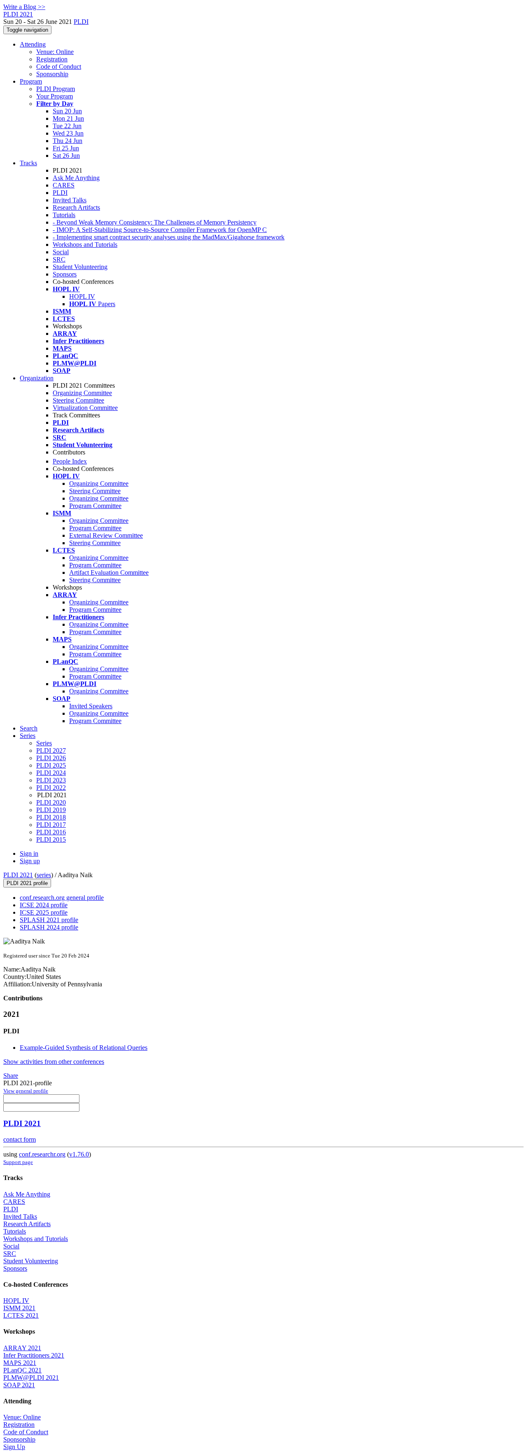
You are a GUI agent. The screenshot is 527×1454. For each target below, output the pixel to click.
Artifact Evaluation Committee (109, 572)
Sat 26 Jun (66, 155)
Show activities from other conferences (53, 1061)
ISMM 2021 (19, 1307)
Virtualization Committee (85, 407)
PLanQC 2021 (22, 1370)
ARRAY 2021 (22, 1347)
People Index (70, 461)
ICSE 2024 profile (44, 904)
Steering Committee (78, 400)
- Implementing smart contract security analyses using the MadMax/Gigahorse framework (168, 237)
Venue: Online (55, 51)
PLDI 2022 (51, 787)
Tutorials (64, 214)
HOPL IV (82, 296)
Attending (33, 44)
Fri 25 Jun (66, 148)
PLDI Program (55, 88)
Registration (52, 59)
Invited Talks (69, 200)
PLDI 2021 (18, 874)
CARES (64, 185)
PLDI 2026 (51, 757)
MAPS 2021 (19, 1362)
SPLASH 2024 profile (49, 927)
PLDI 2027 (51, 750)
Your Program (54, 96)
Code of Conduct (58, 66)
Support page (18, 1162)
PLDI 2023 (51, 780)
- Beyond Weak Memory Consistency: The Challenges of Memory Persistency (155, 222)
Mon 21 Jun (68, 118)
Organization (37, 378)
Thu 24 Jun (67, 140)
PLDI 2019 (51, 809)
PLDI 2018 (51, 817)
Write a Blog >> (24, 6)
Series (44, 743)
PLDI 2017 (51, 824)
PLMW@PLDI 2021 (31, 1377)
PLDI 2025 (51, 765)
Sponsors (65, 274)
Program (31, 81)
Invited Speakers (90, 705)
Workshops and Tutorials (85, 244)
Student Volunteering (80, 266)
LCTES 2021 (21, 1315)
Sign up (30, 860)
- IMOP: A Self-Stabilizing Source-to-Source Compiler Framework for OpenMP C (160, 229)
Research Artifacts (76, 207)
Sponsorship (52, 73)
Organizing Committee (82, 392)
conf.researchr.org (42, 1154)
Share (10, 1075)
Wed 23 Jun (68, 133)
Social (61, 251)
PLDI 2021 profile (27, 883)
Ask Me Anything (76, 177)
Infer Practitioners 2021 (33, 1355)
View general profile (25, 1091)
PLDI (81, 21)
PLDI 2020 (51, 802)
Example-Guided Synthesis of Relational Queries (83, 1047)
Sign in (29, 853)
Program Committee (95, 505)
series (44, 874)
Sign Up (14, 1446)
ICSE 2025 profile (44, 912)
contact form (19, 1139)
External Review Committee (106, 535)
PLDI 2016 (51, 832)
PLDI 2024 (51, 772)
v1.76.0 (79, 1154)
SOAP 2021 (19, 1384)
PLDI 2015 (51, 839)
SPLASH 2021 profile (49, 919)
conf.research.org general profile (62, 897)
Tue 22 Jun (67, 125)
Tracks (28, 162)
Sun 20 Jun (67, 111)
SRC (59, 259)
